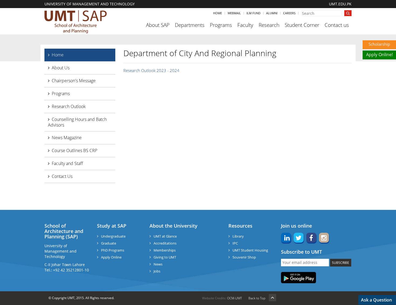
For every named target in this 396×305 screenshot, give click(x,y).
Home (217, 13)
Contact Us (62, 176)
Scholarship (379, 44)
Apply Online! (379, 55)
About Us (61, 68)
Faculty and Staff (67, 163)
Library (238, 236)
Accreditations (165, 243)
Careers (289, 13)
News (158, 264)
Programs (221, 24)
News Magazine (67, 138)
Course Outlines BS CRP (74, 150)
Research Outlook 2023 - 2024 (151, 70)
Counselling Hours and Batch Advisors (77, 122)
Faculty (245, 24)
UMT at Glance (165, 236)
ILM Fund (253, 13)
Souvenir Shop (244, 257)
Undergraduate (113, 236)
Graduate (108, 243)
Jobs (157, 271)
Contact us (337, 24)
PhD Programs (112, 250)
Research (269, 24)
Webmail (234, 13)
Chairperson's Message (74, 81)
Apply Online (111, 257)
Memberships (165, 250)
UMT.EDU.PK (340, 3)
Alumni (271, 13)
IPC (235, 243)
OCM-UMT (234, 298)
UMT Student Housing (250, 250)
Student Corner (302, 24)
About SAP (157, 24)
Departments (189, 24)
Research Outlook (69, 106)
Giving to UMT (165, 257)
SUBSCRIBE (340, 262)
